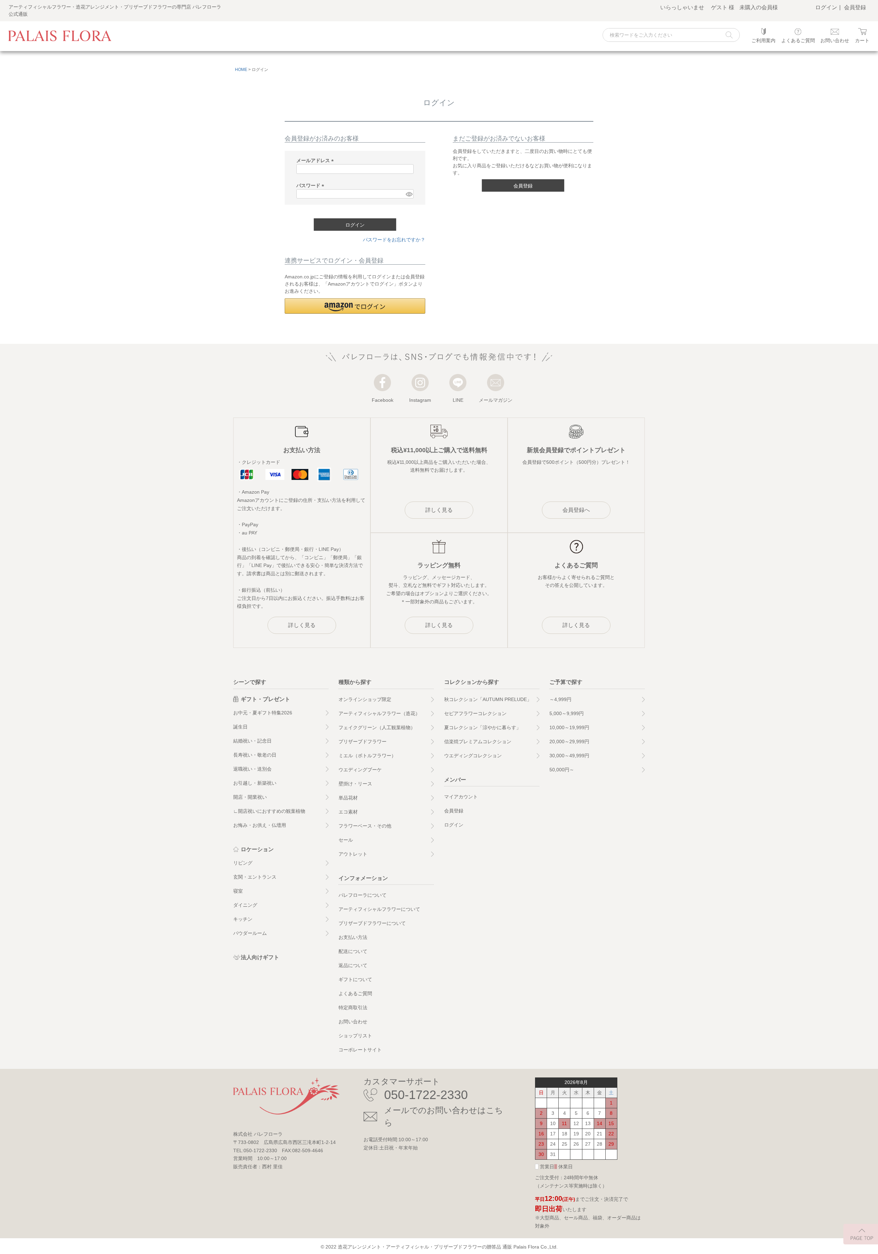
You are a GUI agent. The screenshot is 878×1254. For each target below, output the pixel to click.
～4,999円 (560, 699)
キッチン (242, 919)
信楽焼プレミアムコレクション (477, 741)
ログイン (826, 7)
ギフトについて (355, 979)
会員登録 (855, 7)
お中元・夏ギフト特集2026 (262, 712)
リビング (242, 863)
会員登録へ (576, 510)
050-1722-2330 (426, 1095)
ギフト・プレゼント (265, 699)
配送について (353, 951)
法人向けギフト (260, 957)
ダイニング (245, 905)
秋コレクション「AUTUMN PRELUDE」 (488, 699)
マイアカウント (461, 796)
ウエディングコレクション (473, 755)
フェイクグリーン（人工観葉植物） (377, 727)
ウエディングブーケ (360, 769)
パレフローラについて (363, 895)
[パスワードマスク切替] (409, 194)
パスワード (311, 185)
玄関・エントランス (254, 877)
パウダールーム (250, 933)
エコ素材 (348, 812)
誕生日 (240, 727)
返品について (353, 965)
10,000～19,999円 (569, 727)
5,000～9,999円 (566, 713)
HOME (241, 69)
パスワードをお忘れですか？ (394, 239)
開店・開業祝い (250, 797)
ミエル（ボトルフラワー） (367, 755)
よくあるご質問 (355, 993)
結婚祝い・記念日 (252, 741)
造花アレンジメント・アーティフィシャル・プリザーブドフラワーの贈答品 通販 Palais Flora (438, 1247)
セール (346, 840)
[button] (355, 306)
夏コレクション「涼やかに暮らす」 (482, 727)
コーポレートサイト (360, 1049)
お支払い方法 (353, 937)
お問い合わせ (353, 1021)
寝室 (238, 891)
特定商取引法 (353, 1007)
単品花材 (348, 797)
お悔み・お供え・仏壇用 (259, 825)
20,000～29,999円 (569, 741)
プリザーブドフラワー (363, 741)
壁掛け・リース (355, 783)
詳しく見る (302, 625)
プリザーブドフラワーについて (372, 923)
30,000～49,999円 (569, 755)
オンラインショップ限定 (365, 699)
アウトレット (353, 854)
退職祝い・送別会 (252, 769)
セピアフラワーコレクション (475, 713)
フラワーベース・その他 (365, 826)
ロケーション (257, 849)
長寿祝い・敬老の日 (254, 755)
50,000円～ (561, 769)
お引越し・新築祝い (254, 783)
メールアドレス (316, 160)
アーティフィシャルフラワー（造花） (379, 713)
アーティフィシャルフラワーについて (379, 909)
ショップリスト (355, 1035)
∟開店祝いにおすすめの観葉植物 (269, 811)
